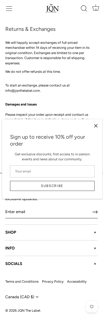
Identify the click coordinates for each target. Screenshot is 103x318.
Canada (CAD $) (19, 297)
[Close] (96, 126)
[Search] (83, 9)
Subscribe (52, 186)
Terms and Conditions (22, 281)
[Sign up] (95, 212)
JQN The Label (28, 310)
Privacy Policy (53, 281)
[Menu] (8, 8)
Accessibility (77, 281)
